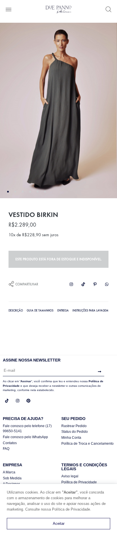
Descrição (16, 310)
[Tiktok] (7, 401)
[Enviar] (98, 371)
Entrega (63, 310)
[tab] (16, 310)
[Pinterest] (28, 401)
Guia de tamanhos (40, 310)
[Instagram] (18, 401)
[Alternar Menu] (8, 10)
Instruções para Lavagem (90, 310)
